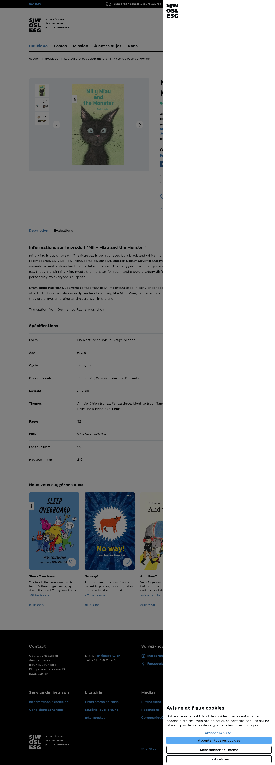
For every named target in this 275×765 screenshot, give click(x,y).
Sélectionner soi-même (219, 749)
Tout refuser (219, 759)
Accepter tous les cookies (219, 740)
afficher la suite (218, 732)
